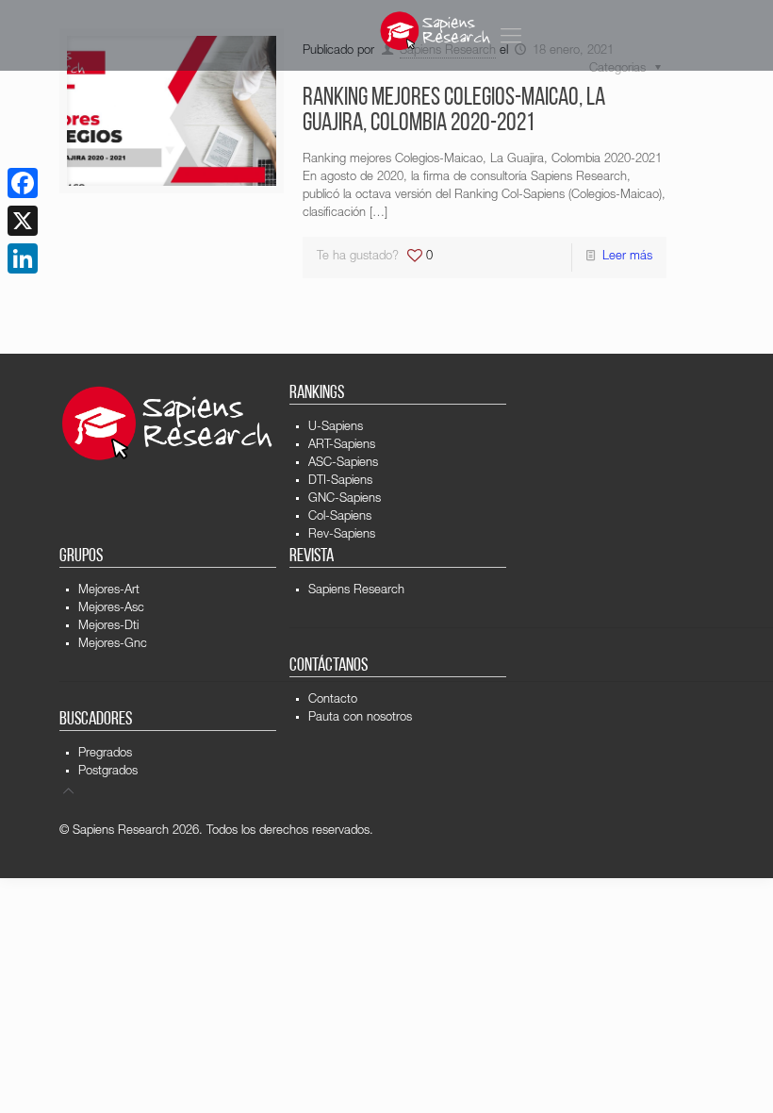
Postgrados (108, 772)
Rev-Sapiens (341, 535)
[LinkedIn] (22, 258)
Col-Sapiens (339, 517)
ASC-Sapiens (343, 463)
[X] (22, 221)
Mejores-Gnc (112, 645)
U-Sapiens (335, 428)
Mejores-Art (109, 591)
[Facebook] (22, 183)
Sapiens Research (356, 591)
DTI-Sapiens (340, 481)
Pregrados (105, 754)
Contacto (332, 700)
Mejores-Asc (111, 609)
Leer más (627, 257)
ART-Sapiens (341, 446)
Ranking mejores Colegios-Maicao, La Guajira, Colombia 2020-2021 (454, 111)
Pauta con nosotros (360, 718)
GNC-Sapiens (344, 499)
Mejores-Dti (108, 627)
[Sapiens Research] (435, 31)
